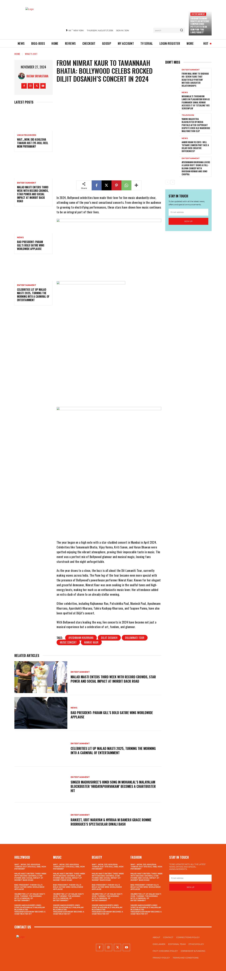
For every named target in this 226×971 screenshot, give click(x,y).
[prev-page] (167, 182)
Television (188, 115)
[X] (36, 86)
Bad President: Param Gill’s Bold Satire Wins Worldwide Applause (30, 245)
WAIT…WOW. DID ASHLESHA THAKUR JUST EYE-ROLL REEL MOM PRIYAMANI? (32, 142)
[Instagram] (30, 86)
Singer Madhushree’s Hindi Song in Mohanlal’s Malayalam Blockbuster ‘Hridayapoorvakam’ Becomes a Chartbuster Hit (113, 786)
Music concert (68, 642)
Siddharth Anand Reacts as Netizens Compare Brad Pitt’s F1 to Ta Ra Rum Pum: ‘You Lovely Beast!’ (199, 25)
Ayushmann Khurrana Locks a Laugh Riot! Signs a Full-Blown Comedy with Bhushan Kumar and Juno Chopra (196, 168)
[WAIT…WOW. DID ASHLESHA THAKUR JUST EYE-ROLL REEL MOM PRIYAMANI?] (33, 119)
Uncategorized (26, 135)
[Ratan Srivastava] (22, 76)
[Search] (181, 30)
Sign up (188, 221)
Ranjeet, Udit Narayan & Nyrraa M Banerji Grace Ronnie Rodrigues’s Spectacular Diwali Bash (111, 822)
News (20, 238)
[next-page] (173, 182)
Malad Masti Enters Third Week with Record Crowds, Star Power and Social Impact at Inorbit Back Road (33, 194)
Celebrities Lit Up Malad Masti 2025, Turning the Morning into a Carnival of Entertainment (33, 295)
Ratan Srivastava (37, 76)
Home (17, 53)
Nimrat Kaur (91, 642)
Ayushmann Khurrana (80, 638)
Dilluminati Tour (134, 638)
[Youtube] (43, 86)
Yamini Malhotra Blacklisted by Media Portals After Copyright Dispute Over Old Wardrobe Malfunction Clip (196, 125)
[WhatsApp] (126, 185)
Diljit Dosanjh (109, 638)
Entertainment (198, 14)
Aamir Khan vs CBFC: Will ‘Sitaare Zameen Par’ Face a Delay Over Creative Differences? (195, 146)
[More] (136, 185)
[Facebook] (24, 86)
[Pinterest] (116, 185)
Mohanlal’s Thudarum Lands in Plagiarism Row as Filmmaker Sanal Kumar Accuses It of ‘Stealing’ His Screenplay (196, 102)
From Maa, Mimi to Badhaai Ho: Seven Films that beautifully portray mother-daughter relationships (195, 79)
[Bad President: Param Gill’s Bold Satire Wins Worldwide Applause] (33, 221)
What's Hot (31, 53)
